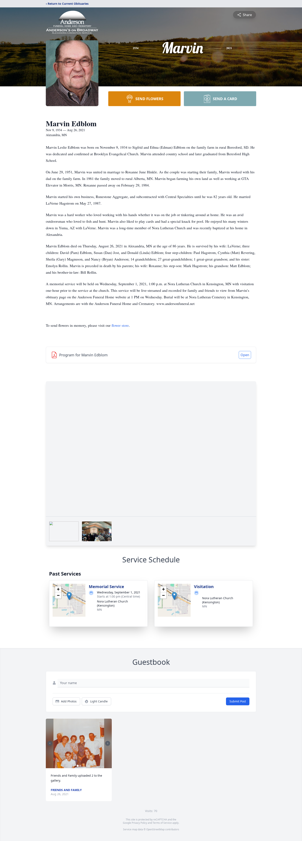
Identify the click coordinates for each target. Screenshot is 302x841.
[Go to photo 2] (80, 766)
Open (245, 355)
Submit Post (237, 701)
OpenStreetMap (155, 829)
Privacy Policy (139, 823)
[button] (69, 596)
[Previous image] (49, 743)
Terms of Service (162, 823)
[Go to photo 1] (78, 766)
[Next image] (107, 743)
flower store (120, 325)
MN (99, 610)
